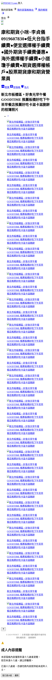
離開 (16, 675)
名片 (26, 87)
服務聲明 (32, 637)
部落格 (17, 87)
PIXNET (15, 635)
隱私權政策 (21, 637)
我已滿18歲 (7, 675)
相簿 (7, 87)
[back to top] (3, 629)
